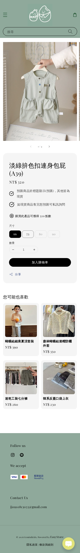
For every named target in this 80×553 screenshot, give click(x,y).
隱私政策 (32, 544)
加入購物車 (40, 262)
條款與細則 (46, 544)
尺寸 (12, 225)
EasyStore (57, 537)
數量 (12, 242)
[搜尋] (70, 31)
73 (27, 234)
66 (15, 234)
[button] (5, 14)
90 (54, 234)
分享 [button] (18, 274)
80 (40, 234)
